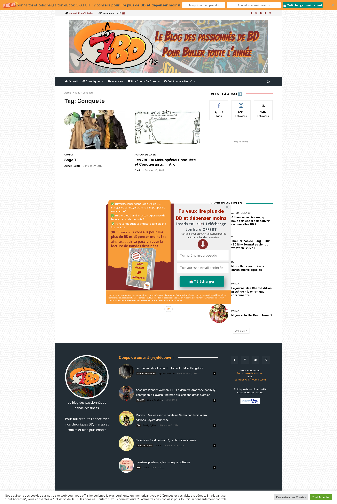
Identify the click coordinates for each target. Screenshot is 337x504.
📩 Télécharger (202, 281)
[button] (202, 235)
